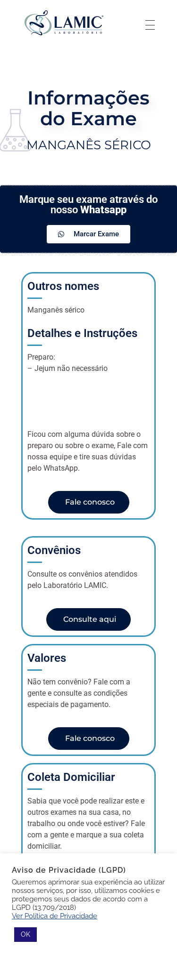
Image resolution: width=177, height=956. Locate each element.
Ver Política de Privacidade (54, 916)
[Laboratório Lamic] (64, 23)
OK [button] (25, 934)
